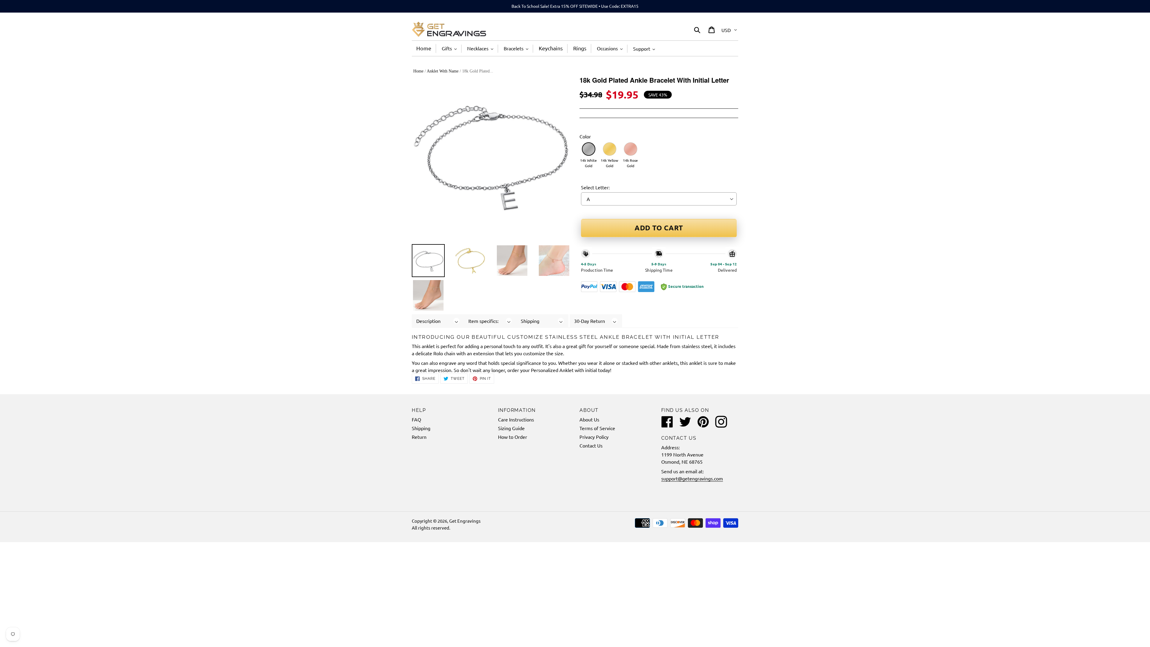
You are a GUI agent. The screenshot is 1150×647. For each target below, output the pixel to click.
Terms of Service (597, 428)
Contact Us (591, 445)
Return (419, 437)
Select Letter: (595, 187)
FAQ (416, 419)
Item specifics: (483, 321)
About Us (589, 419)
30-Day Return (589, 321)
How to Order (512, 437)
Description (428, 321)
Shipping (530, 321)
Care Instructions (516, 419)
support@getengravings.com (692, 478)
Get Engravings (465, 521)
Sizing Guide (511, 428)
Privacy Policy (594, 437)
